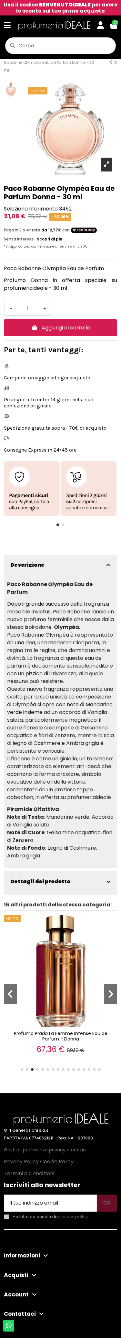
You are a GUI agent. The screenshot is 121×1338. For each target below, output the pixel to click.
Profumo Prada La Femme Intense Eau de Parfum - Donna (60, 1036)
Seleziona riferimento (31, 208)
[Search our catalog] (12, 45)
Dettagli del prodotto (40, 881)
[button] (57, 524)
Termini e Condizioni (29, 1173)
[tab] (60, 565)
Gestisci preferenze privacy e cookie (45, 1150)
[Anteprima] (111, 925)
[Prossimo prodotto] (115, 62)
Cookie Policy (57, 1161)
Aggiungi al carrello (66, 327)
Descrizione (27, 565)
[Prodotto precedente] (111, 62)
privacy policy (73, 1216)
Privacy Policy (21, 1161)
